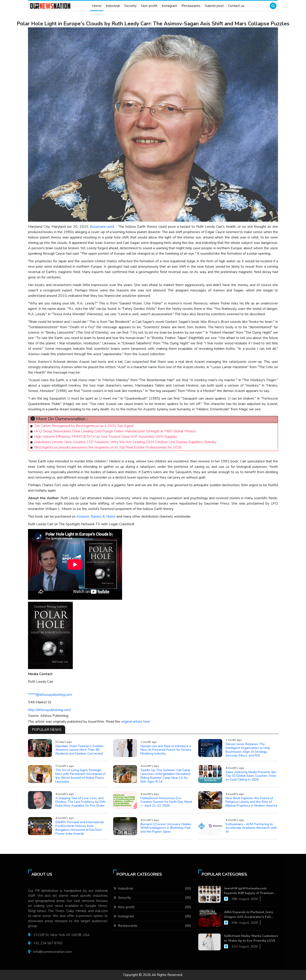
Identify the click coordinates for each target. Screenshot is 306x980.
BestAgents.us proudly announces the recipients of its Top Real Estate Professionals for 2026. (108, 447)
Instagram (169, 5)
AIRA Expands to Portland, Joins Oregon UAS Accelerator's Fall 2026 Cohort (248, 914)
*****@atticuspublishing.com (50, 694)
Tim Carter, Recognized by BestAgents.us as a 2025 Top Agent (84, 425)
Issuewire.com (102, 226)
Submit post (214, 5)
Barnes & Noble (103, 516)
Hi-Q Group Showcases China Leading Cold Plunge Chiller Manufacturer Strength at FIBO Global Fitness (115, 431)
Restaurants (190, 5)
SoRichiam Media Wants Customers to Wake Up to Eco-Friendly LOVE (251, 938)
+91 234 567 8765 (47, 943)
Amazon (82, 516)
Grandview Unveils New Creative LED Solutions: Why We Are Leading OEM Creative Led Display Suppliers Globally (125, 442)
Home (96, 5)
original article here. (136, 721)
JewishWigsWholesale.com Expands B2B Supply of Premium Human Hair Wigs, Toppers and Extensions (248, 890)
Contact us (236, 5)
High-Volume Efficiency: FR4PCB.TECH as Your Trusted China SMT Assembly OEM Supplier (105, 436)
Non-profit (149, 5)
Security (130, 5)
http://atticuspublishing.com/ (49, 709)
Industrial (113, 5)
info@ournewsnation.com (52, 951)
